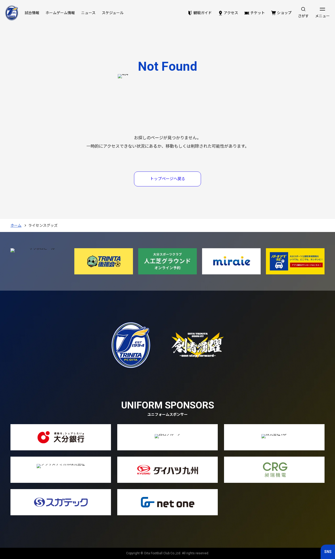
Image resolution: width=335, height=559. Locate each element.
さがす (303, 16)
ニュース (88, 13)
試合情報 (32, 13)
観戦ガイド (202, 13)
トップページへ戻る (167, 178)
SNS (328, 552)
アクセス (231, 13)
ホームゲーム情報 (60, 13)
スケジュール (113, 13)
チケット (257, 13)
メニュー (322, 16)
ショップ (284, 13)
